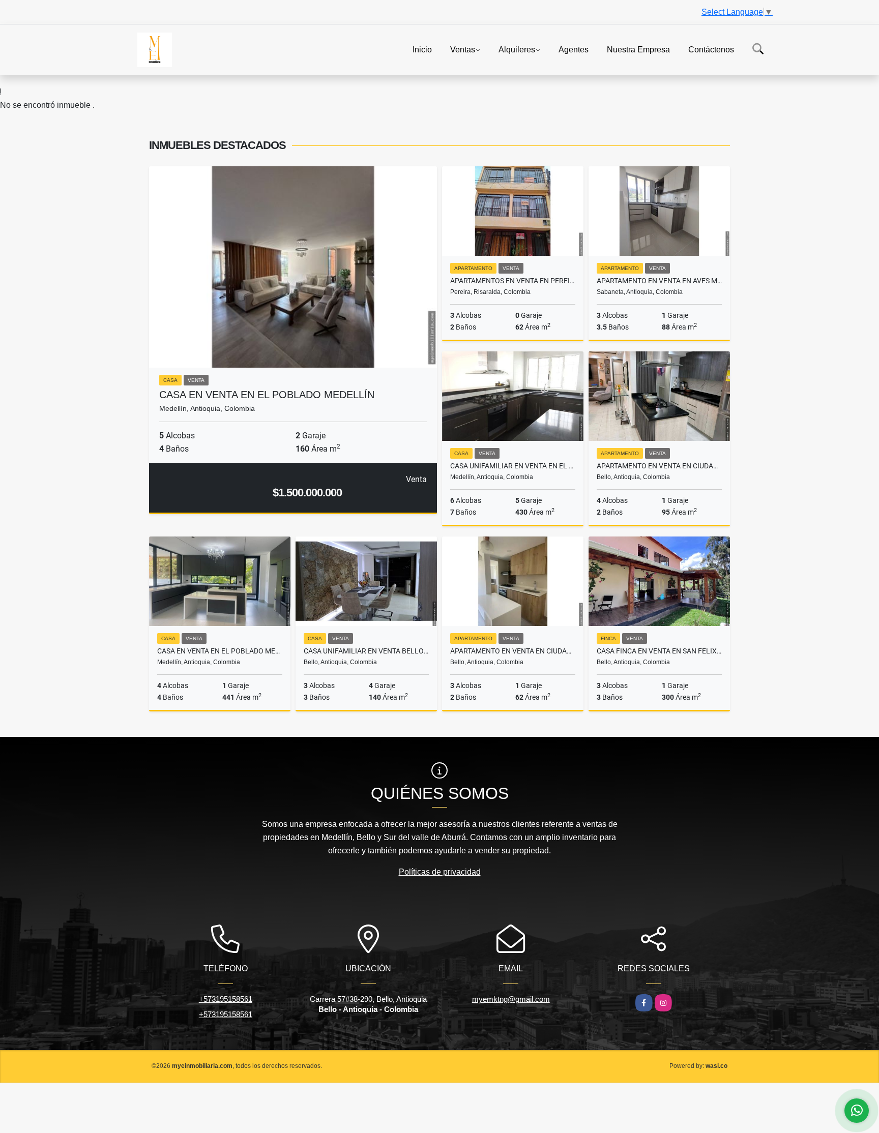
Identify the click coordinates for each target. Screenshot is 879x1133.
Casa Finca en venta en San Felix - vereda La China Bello (659, 651)
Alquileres (517, 49)
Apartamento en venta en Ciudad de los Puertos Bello (512, 651)
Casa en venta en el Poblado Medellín (266, 394)
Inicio (422, 49)
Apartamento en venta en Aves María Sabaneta (659, 281)
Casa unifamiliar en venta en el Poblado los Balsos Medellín (512, 466)
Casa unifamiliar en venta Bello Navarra (366, 651)
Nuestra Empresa (638, 49)
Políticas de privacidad (440, 872)
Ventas (462, 49)
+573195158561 (225, 999)
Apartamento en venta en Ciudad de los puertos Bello (659, 466)
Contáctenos (711, 49)
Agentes (574, 49)
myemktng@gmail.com (511, 999)
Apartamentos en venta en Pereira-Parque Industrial (512, 281)
